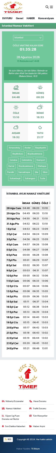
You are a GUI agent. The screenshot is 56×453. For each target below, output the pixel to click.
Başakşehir (40, 148)
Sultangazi (30, 178)
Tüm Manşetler (40, 416)
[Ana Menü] (51, 7)
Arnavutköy (14, 148)
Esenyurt (41, 160)
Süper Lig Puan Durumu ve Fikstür (11, 417)
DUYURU (7, 18)
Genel (19, 18)
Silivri (45, 172)
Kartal (11, 166)
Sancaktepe (24, 172)
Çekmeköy (27, 160)
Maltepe (42, 166)
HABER (31, 18)
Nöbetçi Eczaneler (15, 401)
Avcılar (27, 148)
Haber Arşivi (39, 426)
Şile (36, 172)
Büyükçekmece (35, 154)
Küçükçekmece (26, 166)
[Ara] (47, 7)
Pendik (10, 172)
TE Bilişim (35, 449)
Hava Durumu (39, 401)
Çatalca (13, 160)
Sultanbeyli (15, 178)
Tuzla (42, 178)
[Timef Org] (13, 7)
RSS (9, 439)
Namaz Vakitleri (13, 408)
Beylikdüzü (18, 154)
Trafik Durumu (39, 408)
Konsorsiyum (46, 18)
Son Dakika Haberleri (15, 426)
